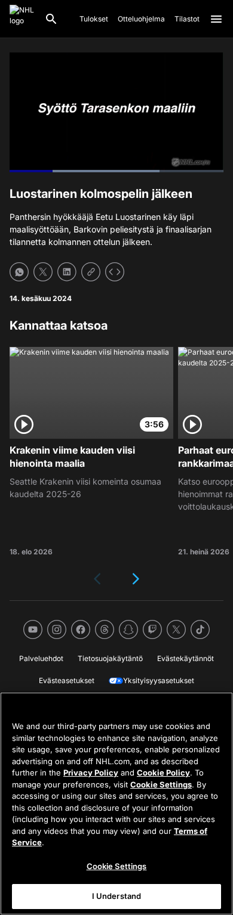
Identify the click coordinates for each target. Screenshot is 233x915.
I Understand (117, 896)
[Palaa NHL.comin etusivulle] (22, 19)
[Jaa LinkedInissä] (66, 271)
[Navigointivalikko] (216, 19)
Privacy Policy (90, 772)
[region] (116, 803)
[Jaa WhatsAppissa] (19, 271)
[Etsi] (51, 19)
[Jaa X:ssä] (43, 271)
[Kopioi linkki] (90, 271)
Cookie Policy (163, 772)
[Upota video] (114, 271)
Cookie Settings (161, 784)
